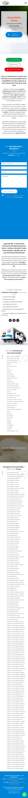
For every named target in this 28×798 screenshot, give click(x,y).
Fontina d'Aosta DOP (13, 386)
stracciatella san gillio (13, 543)
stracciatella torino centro (14, 515)
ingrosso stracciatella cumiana (15, 727)
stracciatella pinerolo (13, 611)
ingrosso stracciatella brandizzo (16, 758)
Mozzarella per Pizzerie (13, 395)
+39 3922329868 (15, 59)
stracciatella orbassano (13, 539)
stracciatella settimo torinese (15, 594)
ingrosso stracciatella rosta (15, 684)
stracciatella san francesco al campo (17, 596)
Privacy (11, 784)
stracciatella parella (12, 619)
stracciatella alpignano (13, 527)
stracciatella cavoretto (13, 480)
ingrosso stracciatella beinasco (15, 682)
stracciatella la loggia (13, 572)
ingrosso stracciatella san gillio (15, 692)
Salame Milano (11, 407)
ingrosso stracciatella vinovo (15, 715)
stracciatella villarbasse (13, 537)
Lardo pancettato (12, 390)
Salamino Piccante (12, 403)
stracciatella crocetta (13, 486)
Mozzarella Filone (12, 366)
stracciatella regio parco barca (15, 506)
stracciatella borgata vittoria (15, 476)
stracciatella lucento (13, 492)
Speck (8, 411)
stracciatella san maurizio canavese (17, 584)
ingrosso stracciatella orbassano (16, 688)
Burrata (9, 370)
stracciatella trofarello (13, 586)
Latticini (9, 429)
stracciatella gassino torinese (15, 600)
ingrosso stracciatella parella (15, 768)
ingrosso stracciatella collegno (15, 672)
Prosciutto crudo (11, 393)
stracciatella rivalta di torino (15, 531)
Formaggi (9, 427)
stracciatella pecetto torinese (15, 580)
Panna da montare (12, 378)
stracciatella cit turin (13, 484)
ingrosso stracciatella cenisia (15, 631)
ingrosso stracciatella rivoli (14, 670)
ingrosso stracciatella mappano (16, 717)
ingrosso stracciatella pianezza (15, 678)
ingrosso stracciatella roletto (15, 753)
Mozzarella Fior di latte (13, 356)
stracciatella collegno (13, 523)
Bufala (9, 364)
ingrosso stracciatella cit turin (15, 633)
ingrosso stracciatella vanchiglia (16, 668)
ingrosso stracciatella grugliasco (16, 674)
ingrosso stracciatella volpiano (15, 751)
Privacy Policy (18, 197)
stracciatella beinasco (13, 533)
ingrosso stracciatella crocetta (15, 635)
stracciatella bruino (12, 545)
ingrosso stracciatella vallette (15, 666)
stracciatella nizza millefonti (15, 502)
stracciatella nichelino (13, 555)
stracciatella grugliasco (13, 525)
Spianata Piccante (12, 405)
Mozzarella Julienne (12, 360)
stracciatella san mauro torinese (16, 582)
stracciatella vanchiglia (13, 519)
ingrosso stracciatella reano (15, 698)
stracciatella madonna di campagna (17, 494)
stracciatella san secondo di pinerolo (17, 613)
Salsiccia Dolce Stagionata (14, 409)
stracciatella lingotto (13, 490)
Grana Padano (11, 376)
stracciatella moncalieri (13, 563)
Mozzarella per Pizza (13, 431)
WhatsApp (15, 64)
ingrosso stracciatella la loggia (16, 721)
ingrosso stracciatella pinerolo (15, 760)
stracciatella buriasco (13, 606)
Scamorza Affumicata (13, 384)
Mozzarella (10, 415)
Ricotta (9, 380)
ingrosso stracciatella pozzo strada (17, 653)
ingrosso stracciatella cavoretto (16, 629)
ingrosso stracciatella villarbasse (16, 686)
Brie (8, 368)
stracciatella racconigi (13, 615)
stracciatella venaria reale (14, 551)
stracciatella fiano (12, 576)
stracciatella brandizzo (13, 610)
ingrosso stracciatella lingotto (15, 639)
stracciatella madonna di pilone (16, 496)
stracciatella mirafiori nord (14, 498)
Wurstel (9, 413)
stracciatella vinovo (12, 566)
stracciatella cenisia (12, 482)
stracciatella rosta (12, 535)
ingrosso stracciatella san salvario (16, 660)
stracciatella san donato (14, 508)
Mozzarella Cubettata (13, 358)
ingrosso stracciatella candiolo (15, 707)
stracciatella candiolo (13, 559)
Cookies (16, 784)
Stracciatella (10, 382)
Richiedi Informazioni (15, 69)
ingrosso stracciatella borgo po (16, 627)
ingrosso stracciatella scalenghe (16, 747)
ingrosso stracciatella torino (15, 702)
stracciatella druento (13, 541)
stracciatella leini (12, 588)
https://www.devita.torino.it (16, 782)
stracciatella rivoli (12, 521)
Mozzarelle (10, 417)
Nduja (8, 392)
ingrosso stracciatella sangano (15, 696)
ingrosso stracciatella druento (15, 690)
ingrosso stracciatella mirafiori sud (17, 649)
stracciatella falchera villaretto (15, 488)
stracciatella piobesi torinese (15, 574)
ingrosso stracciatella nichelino (16, 704)
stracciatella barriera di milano (15, 474)
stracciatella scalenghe (13, 598)
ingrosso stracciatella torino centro (17, 664)
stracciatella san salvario (14, 512)
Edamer (9, 372)
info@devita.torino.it (11, 779)
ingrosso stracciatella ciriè (14, 739)
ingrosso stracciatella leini (14, 737)
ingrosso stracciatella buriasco (15, 755)
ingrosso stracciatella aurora (15, 621)
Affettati (9, 423)
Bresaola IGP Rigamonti (13, 388)
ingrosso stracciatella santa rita (16, 662)
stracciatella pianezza (13, 529)
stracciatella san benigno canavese (17, 608)
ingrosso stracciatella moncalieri (16, 711)
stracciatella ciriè (12, 590)
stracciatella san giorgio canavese (16, 617)
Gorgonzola (10, 374)
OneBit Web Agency (16, 789)
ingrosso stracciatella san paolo (16, 659)
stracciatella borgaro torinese (15, 557)
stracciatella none (12, 570)
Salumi (9, 419)
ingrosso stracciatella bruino (15, 694)
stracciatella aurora (12, 472)
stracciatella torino (12, 553)
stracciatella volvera (12, 561)
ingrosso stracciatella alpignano (16, 676)
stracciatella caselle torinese (15, 564)
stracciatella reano (12, 549)
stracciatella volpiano (13, 602)
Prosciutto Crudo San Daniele (15, 401)
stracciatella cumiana (13, 578)
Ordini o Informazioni (15, 34)
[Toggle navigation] (25, 3)
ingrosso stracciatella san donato (16, 657)
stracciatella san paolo (13, 510)
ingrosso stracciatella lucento (15, 641)
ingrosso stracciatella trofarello (16, 735)
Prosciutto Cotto (11, 397)
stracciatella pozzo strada (14, 504)
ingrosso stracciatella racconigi (16, 764)
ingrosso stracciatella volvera (15, 709)
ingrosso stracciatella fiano (14, 725)
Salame (9, 421)
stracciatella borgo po (13, 478)
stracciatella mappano (13, 568)
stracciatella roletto (12, 604)
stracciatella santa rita (13, 513)
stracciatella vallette (12, 517)
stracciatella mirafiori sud (14, 500)
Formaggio (10, 425)
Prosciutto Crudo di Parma (14, 399)
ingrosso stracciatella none (14, 719)
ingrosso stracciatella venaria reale (17, 700)
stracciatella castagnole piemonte (16, 592)
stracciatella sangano (13, 547)
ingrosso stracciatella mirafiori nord (17, 647)
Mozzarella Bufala (12, 362)
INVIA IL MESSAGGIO (9, 191)
